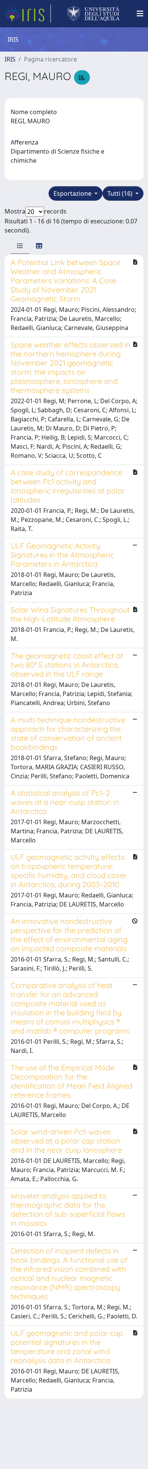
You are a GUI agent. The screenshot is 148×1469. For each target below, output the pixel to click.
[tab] (20, 246)
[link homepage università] (93, 14)
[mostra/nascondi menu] (140, 13)
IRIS (10, 59)
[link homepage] (28, 14)
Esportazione (73, 193)
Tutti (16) (120, 193)
